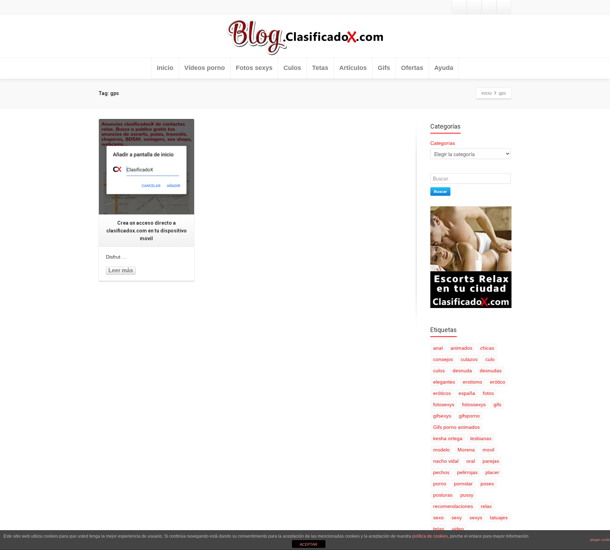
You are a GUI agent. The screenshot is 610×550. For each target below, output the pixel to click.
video (458, 529)
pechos (441, 472)
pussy (466, 495)
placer (492, 472)
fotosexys (443, 404)
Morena (466, 450)
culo (490, 359)
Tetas (320, 67)
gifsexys (442, 416)
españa (467, 393)
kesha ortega (447, 438)
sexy (456, 517)
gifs (497, 404)
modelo (441, 450)
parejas (491, 461)
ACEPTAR (308, 544)
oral (470, 461)
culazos (469, 359)
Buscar (440, 191)
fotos (488, 393)
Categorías (442, 143)
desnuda (462, 370)
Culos (292, 67)
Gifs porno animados (456, 427)
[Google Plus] (489, 7)
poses (487, 483)
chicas (487, 348)
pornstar (463, 483)
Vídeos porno (204, 67)
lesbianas (480, 438)
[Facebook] (474, 7)
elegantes (444, 382)
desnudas (491, 370)
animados (461, 348)
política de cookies (430, 536)
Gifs (384, 67)
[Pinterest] (504, 7)
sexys (476, 517)
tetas (438, 529)
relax (486, 506)
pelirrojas (467, 472)
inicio (165, 67)
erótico (497, 382)
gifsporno (469, 416)
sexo (438, 517)
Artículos (353, 67)
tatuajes (499, 517)
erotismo (472, 382)
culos (439, 370)
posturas (443, 495)
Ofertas (412, 67)
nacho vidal (446, 461)
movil (488, 450)
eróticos (442, 393)
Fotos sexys (254, 67)
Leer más (120, 270)
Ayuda (443, 67)
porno (439, 483)
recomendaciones (453, 506)
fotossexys (474, 404)
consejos (443, 359)
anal (438, 348)
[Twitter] (459, 7)
